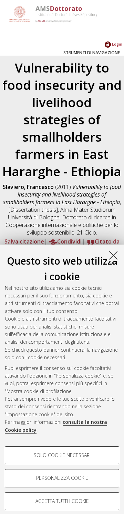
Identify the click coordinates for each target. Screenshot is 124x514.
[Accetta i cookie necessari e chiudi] (113, 255)
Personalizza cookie (62, 478)
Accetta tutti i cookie (62, 501)
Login (116, 44)
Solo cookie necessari (62, 455)
